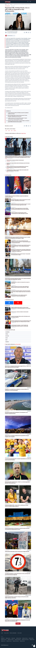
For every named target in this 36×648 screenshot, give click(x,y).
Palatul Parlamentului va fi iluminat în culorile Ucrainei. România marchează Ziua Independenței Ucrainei (17, 529)
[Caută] (28, 2)
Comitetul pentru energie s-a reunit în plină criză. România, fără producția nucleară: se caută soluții (17, 170)
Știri (8, 4)
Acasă (6, 4)
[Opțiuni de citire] (34, 646)
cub (11, 130)
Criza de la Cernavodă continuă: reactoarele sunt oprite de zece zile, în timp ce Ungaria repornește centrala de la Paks (20, 291)
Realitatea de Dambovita (18, 639)
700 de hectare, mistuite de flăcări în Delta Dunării (15, 160)
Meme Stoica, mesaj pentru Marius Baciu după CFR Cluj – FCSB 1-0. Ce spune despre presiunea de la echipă (18, 367)
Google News (23, 133)
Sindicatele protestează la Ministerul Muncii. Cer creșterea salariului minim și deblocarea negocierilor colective (18, 279)
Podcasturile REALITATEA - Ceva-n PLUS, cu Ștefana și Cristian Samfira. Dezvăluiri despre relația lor (16, 506)
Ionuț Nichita (29, 364)
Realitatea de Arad (32, 639)
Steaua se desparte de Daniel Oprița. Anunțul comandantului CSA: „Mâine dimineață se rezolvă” (19, 213)
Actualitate (11, 4)
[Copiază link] (24, 32)
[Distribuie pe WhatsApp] (28, 32)
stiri (6, 130)
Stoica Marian (29, 572)
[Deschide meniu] (30, 2)
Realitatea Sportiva (8, 638)
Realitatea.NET (3, 638)
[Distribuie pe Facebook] (26, 32)
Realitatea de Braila (31, 638)
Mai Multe (18, 623)
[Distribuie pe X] (30, 32)
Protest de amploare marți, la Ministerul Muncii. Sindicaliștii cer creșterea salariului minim (19, 295)
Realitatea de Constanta (11, 639)
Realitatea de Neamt (18, 638)
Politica (6, 158)
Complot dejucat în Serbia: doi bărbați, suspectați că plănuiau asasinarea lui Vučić (18, 113)
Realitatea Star (13, 638)
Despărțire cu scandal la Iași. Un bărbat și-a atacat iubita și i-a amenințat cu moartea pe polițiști (17, 390)
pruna (15, 130)
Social (7, 171)
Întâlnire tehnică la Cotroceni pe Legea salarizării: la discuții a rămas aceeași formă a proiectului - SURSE (20, 287)
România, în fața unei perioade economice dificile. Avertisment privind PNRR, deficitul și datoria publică (18, 121)
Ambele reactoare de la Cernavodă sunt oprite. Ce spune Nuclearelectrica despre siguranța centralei (17, 119)
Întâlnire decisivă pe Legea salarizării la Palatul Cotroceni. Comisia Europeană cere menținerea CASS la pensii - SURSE (17, 238)
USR (9, 130)
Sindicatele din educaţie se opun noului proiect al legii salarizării (17, 551)
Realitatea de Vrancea (25, 638)
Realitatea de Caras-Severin (25, 639)
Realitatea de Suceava (4, 639)
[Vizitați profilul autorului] (6, 32)
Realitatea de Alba (13, 31)
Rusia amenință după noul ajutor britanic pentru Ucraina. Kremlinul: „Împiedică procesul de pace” (17, 116)
